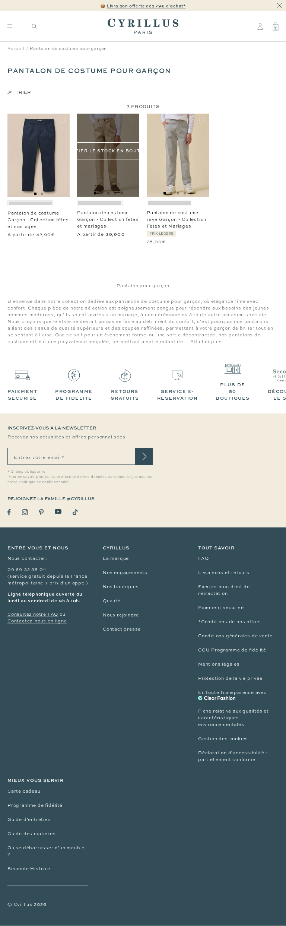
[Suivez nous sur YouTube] (58, 511)
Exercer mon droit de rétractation (224, 590)
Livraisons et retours (224, 572)
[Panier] (276, 26)
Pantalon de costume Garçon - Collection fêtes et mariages (38, 219)
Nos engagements (125, 572)
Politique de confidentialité (44, 482)
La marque (116, 558)
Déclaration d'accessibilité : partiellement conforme (232, 756)
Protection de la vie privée (230, 678)
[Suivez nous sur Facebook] (9, 512)
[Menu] (9, 26)
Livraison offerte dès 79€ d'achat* (146, 6)
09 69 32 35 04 (26, 570)
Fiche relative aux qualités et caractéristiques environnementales (233, 717)
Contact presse (122, 629)
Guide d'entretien (29, 819)
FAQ (203, 558)
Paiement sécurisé (221, 608)
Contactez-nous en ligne (37, 621)
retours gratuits (125, 394)
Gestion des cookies (223, 739)
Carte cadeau (24, 791)
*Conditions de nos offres (229, 622)
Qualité (112, 601)
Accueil (16, 48)
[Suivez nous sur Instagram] (25, 512)
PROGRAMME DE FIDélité (74, 394)
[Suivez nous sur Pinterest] (41, 512)
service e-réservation (177, 394)
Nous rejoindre (121, 615)
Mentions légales (219, 664)
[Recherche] (34, 26)
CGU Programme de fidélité (232, 650)
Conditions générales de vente (235, 636)
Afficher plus (206, 342)
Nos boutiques (121, 587)
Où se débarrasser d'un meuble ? (46, 851)
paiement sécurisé (22, 394)
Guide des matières (31, 834)
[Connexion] (260, 26)
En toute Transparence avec (232, 692)
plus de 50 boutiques (233, 391)
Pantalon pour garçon (143, 286)
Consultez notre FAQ (32, 614)
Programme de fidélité (35, 805)
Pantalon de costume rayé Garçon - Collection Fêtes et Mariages (176, 219)
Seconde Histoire (28, 869)
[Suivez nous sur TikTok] (75, 512)
